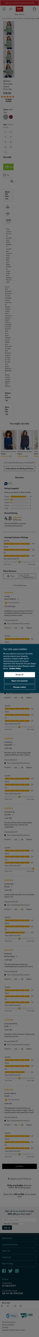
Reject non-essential (19, 681)
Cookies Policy (15, 669)
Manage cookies (19, 687)
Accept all (19, 675)
